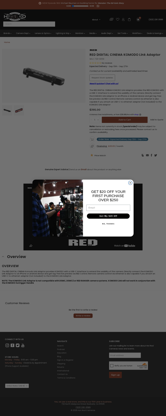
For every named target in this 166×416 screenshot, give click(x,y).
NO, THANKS (108, 224)
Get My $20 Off (108, 216)
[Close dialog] (130, 183)
